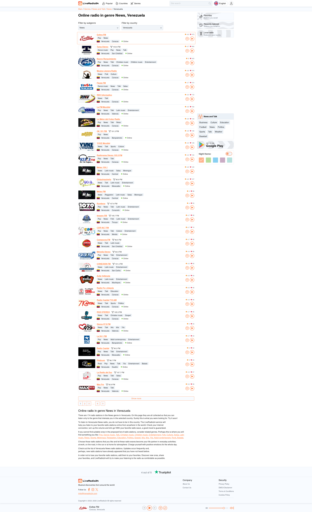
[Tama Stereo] (86, 50)
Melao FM (101, 191)
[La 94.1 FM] (86, 339)
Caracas (115, 41)
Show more (136, 398)
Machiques (116, 282)
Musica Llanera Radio (107, 71)
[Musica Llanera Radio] (86, 74)
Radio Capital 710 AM (107, 300)
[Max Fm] (86, 387)
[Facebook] (89, 489)
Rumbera (101, 203)
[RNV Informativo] (86, 98)
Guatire (115, 367)
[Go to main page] (88, 3)
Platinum (101, 360)
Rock (100, 363)
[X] (96, 489)
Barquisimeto (117, 138)
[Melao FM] (86, 194)
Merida (114, 234)
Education (114, 291)
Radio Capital (103, 348)
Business (203, 122)
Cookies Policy (224, 495)
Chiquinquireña (104, 179)
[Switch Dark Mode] (229, 154)
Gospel (128, 315)
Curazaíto (116, 210)
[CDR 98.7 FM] (86, 231)
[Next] (103, 404)
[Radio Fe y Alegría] (86, 291)
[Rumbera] (86, 206)
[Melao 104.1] (86, 170)
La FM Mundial (103, 107)
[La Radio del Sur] (86, 375)
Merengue (127, 170)
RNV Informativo (104, 95)
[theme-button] (201, 160)
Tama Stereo (102, 47)
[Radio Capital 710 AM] (86, 303)
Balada (144, 363)
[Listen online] (192, 39)
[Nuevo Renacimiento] (86, 62)
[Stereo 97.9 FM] (86, 327)
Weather (218, 131)
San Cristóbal (117, 53)
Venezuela (105, 41)
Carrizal (115, 174)
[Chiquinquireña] (86, 182)
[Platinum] (86, 363)
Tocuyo (115, 222)
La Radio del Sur (104, 372)
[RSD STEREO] (86, 315)
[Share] (165, 508)
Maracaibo (116, 186)
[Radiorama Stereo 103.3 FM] (86, 158)
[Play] (149, 508)
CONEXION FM (104, 264)
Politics (121, 303)
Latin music (120, 110)
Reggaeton (109, 194)
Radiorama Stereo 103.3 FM (109, 155)
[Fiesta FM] (86, 86)
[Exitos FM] (86, 38)
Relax (118, 122)
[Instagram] (92, 489)
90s (112, 327)
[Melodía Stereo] (86, 255)
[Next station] (155, 508)
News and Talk (210, 116)
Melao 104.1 (102, 167)
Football (202, 127)
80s (117, 327)
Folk (106, 74)
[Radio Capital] (86, 351)
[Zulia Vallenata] (86, 279)
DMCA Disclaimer (225, 487)
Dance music (103, 50)
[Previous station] (144, 508)
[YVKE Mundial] (86, 146)
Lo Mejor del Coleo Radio (108, 119)
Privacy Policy (224, 484)
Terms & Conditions (226, 491)
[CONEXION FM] (86, 267)
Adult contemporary (118, 339)
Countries (123, 3)
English (222, 3)
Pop (99, 38)
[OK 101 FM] (86, 134)
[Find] (209, 3)
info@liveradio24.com (87, 493)
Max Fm (100, 384)
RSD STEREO (103, 312)
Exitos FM (101, 35)
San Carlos (116, 270)
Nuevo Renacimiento (106, 59)
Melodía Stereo (104, 252)
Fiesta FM (101, 83)
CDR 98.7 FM (103, 228)
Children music (136, 62)
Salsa (125, 86)
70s (123, 327)
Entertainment (150, 62)
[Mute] (231, 508)
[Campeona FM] (86, 243)
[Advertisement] (215, 75)
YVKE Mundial (103, 143)
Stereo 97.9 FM (103, 324)
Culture (113, 74)
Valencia (115, 113)
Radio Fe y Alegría (105, 288)
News (106, 38)
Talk (124, 50)
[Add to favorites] (187, 38)
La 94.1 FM (102, 336)
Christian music (122, 62)
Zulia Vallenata (103, 276)
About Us (186, 484)
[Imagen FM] (86, 219)
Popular (109, 3)
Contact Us (187, 487)
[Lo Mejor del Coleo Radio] (86, 122)
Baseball (203, 136)
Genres (137, 3)
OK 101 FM (102, 131)
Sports (113, 146)
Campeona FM (103, 240)
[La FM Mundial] (86, 110)
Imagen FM (102, 216)
